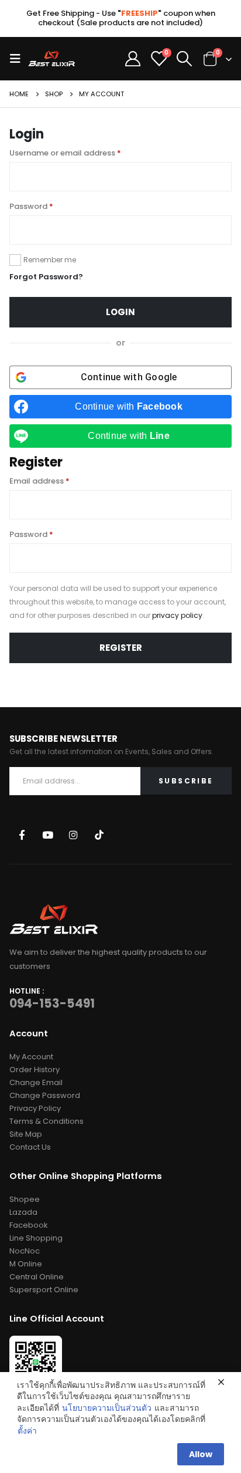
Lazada (23, 1212)
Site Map (25, 1134)
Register (120, 647)
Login (120, 312)
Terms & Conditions (46, 1121)
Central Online (36, 1276)
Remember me (49, 260)
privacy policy (177, 615)
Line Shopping (36, 1238)
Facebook (21, 834)
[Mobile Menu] (18, 59)
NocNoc (24, 1250)
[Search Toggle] (184, 58)
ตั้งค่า (27, 1431)
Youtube (47, 834)
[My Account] (132, 58)
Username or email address (65, 152)
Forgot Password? (46, 276)
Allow (200, 1454)
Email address (39, 481)
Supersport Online (43, 1289)
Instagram (73, 834)
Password (31, 206)
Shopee (24, 1199)
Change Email (36, 1082)
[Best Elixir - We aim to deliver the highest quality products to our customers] (51, 58)
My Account (31, 1056)
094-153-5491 (52, 1003)
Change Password (44, 1095)
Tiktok (99, 834)
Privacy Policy (35, 1108)
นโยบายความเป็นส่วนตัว (107, 1408)
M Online (25, 1263)
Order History (34, 1069)
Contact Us (30, 1147)
